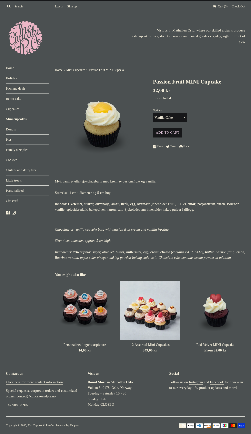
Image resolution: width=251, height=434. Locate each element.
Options (157, 110)
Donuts (11, 129)
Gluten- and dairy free (21, 170)
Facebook (217, 382)
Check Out (238, 6)
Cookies (11, 160)
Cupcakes (12, 109)
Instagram (196, 382)
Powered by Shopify (67, 425)
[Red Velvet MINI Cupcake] (215, 310)
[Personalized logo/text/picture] (84, 310)
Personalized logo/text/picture (85, 345)
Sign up (72, 6)
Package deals (15, 88)
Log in (59, 6)
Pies (9, 139)
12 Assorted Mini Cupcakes (150, 345)
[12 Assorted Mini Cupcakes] (150, 310)
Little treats (14, 180)
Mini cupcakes (16, 119)
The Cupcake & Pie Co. (41, 425)
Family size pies (17, 150)
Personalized (15, 190)
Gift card (12, 201)
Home (10, 68)
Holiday (11, 78)
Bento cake (13, 99)
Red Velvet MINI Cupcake (215, 345)
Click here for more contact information (34, 382)
